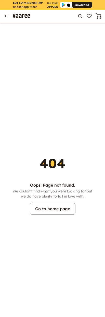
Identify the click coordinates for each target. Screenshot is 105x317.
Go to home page (52, 208)
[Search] (80, 16)
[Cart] (98, 16)
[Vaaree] (21, 16)
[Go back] (6, 16)
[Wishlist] (89, 16)
